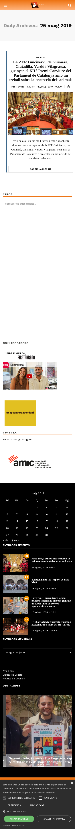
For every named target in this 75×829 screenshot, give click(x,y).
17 (46, 521)
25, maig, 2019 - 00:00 (50, 86)
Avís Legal (8, 671)
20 (7, 528)
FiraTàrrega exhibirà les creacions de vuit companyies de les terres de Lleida (51, 560)
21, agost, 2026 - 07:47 (44, 567)
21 (17, 528)
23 (36, 528)
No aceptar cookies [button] (54, 818)
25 (56, 528)
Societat (41, 57)
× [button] (71, 783)
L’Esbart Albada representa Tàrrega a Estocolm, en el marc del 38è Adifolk (51, 623)
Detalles (50, 792)
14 (17, 521)
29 (27, 535)
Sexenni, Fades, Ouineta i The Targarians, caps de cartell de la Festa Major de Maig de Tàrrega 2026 (37, 761)
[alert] (37, 804)
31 (46, 535)
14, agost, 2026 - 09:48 (44, 630)
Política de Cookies (14, 678)
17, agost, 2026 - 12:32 (43, 612)
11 (57, 514)
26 (67, 528)
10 (46, 514)
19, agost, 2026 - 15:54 (43, 588)
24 (46, 528)
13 (7, 521)
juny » (15, 540)
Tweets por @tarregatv (17, 439)
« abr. (6, 540)
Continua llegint (41, 169)
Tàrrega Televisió (25, 86)
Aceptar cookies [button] (19, 818)
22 (27, 528)
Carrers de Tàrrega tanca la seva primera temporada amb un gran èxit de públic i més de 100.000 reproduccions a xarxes (51, 602)
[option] (37, 731)
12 (67, 514)
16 (37, 521)
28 (16, 535)
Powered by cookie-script (14, 825)
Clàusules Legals (12, 674)
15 (27, 521)
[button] (37, 811)
